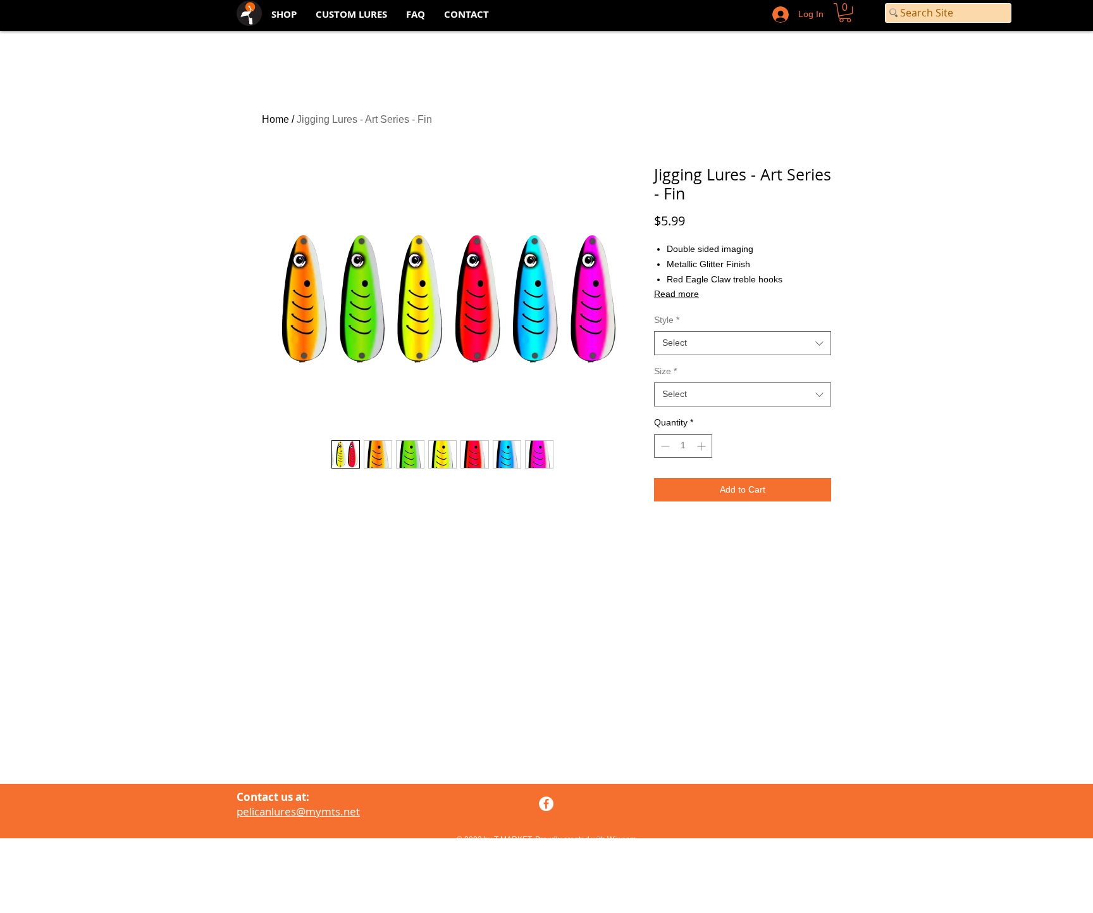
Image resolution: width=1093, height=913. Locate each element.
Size (665, 371)
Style (666, 320)
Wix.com (621, 839)
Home (275, 119)
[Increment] (702, 446)
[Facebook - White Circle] (546, 804)
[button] (845, 12)
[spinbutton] (683, 446)
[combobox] (742, 343)
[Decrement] (664, 446)
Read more (676, 294)
